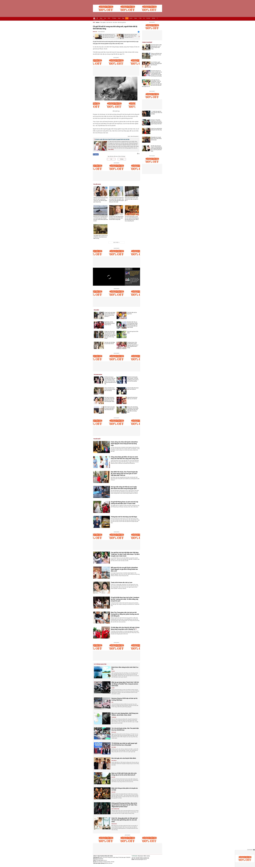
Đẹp (123, 18)
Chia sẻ (96, 154)
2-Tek (140, 18)
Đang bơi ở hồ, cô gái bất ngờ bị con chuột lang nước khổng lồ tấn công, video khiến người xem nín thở (100, 218)
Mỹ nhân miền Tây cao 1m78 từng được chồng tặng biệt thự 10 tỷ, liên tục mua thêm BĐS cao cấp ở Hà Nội (132, 324)
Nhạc (119, 18)
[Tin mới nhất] (97, 18)
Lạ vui (131, 18)
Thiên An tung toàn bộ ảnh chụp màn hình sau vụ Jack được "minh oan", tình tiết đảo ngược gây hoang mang (100, 199)
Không (121, 159)
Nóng (101, 18)
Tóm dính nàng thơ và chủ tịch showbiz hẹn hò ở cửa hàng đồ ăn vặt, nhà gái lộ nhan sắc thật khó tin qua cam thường (156, 73)
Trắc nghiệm (103, 22)
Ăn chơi (148, 18)
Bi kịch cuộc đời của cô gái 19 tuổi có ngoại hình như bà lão (112, 139)
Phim (109, 18)
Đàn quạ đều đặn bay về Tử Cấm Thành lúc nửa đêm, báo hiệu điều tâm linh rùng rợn (109, 36)
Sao (105, 18)
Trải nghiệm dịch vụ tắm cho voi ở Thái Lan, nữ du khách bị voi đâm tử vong (100, 237)
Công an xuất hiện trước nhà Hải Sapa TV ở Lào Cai (156, 55)
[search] (157, 18)
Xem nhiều (127, 269)
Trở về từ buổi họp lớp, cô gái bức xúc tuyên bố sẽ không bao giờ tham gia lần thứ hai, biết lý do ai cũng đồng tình (132, 218)
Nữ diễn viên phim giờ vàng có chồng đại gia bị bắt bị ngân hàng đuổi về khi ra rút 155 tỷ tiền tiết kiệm (156, 148)
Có (111, 159)
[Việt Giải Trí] (94, 18)
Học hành (115, 22)
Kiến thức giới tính (122, 22)
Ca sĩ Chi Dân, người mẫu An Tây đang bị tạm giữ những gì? (156, 63)
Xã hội (153, 18)
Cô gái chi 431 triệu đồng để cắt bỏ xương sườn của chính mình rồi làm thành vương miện (116, 218)
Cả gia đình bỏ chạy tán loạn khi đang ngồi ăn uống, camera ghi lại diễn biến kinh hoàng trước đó (132, 281)
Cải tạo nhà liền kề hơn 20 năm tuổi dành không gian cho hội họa (109, 389)
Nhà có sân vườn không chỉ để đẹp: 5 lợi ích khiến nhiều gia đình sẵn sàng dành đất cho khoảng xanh (132, 409)
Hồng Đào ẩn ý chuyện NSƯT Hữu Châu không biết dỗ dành (156, 138)
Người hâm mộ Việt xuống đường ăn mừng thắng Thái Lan (109, 323)
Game (135, 18)
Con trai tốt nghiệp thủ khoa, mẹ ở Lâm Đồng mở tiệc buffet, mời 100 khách (132, 273)
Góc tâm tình (109, 22)
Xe (143, 18)
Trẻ (127, 18)
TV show (114, 18)
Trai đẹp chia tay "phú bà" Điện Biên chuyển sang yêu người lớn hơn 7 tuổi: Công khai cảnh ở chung (132, 345)
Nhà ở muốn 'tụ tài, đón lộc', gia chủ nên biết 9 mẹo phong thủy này (109, 408)
